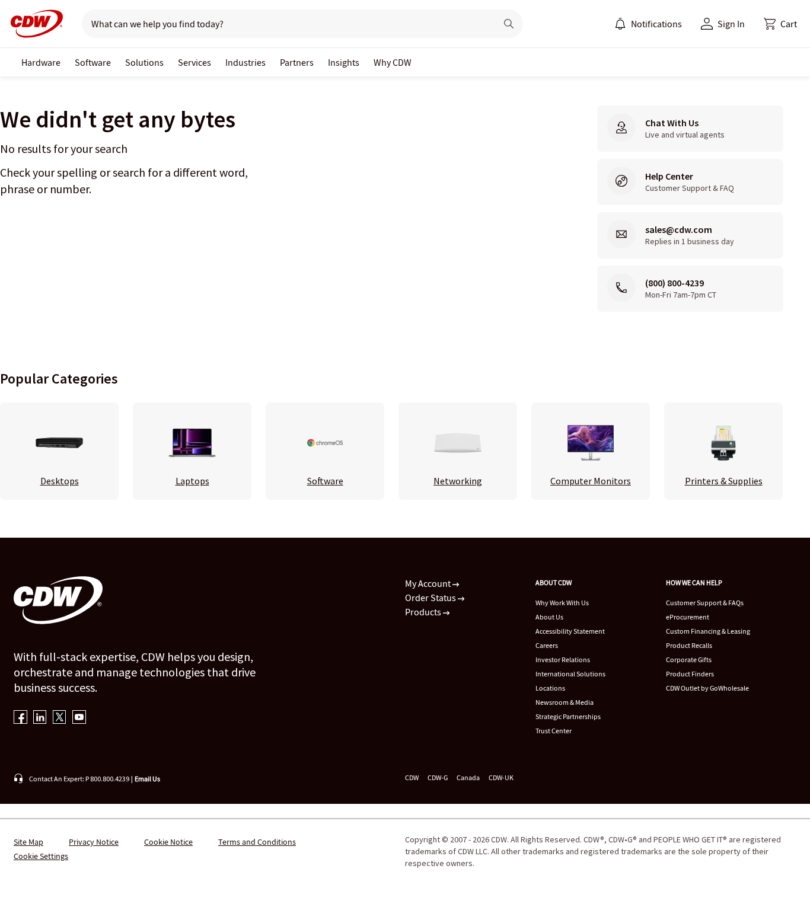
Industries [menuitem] (245, 62)
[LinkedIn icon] (40, 718)
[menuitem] (620, 24)
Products (424, 612)
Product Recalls (689, 645)
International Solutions (570, 673)
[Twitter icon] (59, 718)
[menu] (648, 23)
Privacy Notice (94, 841)
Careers (546, 645)
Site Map (28, 841)
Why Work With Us (562, 602)
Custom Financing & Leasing (708, 631)
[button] (780, 23)
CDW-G (438, 777)
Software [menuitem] (93, 62)
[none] (41, 62)
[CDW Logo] (33, 23)
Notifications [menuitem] (656, 24)
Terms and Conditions (257, 841)
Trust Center (553, 730)
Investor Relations (562, 659)
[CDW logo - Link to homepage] (33, 23)
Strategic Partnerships (568, 716)
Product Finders (690, 673)
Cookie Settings (41, 856)
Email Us (147, 778)
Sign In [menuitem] (731, 24)
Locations (550, 688)
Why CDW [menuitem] (393, 62)
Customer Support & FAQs (705, 602)
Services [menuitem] (194, 62)
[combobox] (284, 23)
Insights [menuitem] (343, 62)
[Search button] (508, 23)
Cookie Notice (168, 841)
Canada (468, 777)
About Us (549, 616)
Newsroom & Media (564, 702)
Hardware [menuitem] (40, 62)
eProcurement (687, 616)
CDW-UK (501, 777)
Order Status (431, 597)
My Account (428, 583)
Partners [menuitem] (297, 62)
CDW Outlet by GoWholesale (707, 688)
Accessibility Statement (570, 631)
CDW (412, 777)
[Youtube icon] (79, 718)
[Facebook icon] (20, 718)
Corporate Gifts (689, 659)
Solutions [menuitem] (144, 62)
